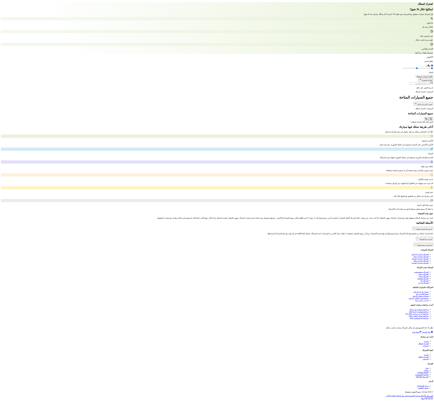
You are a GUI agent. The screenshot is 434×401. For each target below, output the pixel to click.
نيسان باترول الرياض (421, 292)
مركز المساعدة (423, 386)
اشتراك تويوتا (424, 276)
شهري (426, 341)
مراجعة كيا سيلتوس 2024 (419, 318)
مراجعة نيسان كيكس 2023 (419, 316)
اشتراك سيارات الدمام (420, 259)
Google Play (426, 332)
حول (427, 368)
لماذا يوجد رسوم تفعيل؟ (424, 245)
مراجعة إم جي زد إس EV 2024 (417, 314)
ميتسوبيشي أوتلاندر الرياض (419, 298)
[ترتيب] (426, 119)
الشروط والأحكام (422, 377)
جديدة (426, 76)
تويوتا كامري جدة (422, 294)
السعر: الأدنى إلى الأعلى (424, 104)
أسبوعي (426, 346)
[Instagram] (431, 399)
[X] (422, 399)
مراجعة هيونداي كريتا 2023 (419, 312)
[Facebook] (429, 399)
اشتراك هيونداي (423, 278)
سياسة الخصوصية (422, 375)
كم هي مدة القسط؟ (426, 239)
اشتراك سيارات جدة (421, 256)
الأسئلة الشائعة (423, 372)
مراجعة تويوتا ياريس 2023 (419, 310)
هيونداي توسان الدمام (421, 296)
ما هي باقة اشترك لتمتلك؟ (424, 229)
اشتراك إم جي (423, 283)
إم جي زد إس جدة (422, 300)
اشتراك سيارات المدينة (420, 263)
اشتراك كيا (425, 281)
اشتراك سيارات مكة (421, 261)
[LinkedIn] (426, 399)
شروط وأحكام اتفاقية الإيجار (396, 396)
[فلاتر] (431, 119)
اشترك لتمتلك (423, 344)
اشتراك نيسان (423, 274)
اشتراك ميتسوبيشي (421, 272)
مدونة (426, 370)
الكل (430, 76)
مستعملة (419, 76)
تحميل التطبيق (423, 388)
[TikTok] (424, 399)
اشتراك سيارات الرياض (420, 254)
